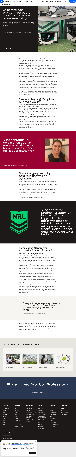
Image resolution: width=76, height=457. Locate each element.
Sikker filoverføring (30, 414)
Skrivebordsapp (6, 408)
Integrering (5, 412)
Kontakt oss (40, 410)
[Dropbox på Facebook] (6, 433)
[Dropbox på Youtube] (9, 433)
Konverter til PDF (29, 424)
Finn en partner (53, 426)
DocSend (16, 422)
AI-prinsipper (40, 424)
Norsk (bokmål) (7, 438)
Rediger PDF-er (29, 419)
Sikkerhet (5, 418)
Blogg (51, 408)
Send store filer (29, 408)
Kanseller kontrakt (41, 412)
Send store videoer (30, 410)
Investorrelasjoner (64, 412)
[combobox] (70, 4)
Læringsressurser (41, 428)
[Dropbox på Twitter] (4, 433)
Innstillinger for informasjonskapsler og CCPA (42, 421)
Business (16, 412)
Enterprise (17, 414)
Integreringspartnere (54, 424)
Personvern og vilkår (42, 414)
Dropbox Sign (17, 420)
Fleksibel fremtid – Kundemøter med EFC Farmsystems (29, 366)
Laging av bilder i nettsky (31, 412)
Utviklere (51, 416)
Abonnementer (18, 424)
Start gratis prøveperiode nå (38, 392)
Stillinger (63, 410)
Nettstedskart (40, 426)
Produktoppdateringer (19, 426)
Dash (16, 416)
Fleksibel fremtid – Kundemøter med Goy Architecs (12, 366)
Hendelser (52, 410)
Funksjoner (5, 414)
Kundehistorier (53, 412)
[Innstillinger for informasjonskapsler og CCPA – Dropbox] (19, 448)
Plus (15, 408)
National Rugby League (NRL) (36, 65)
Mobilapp (5, 410)
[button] (38, 93)
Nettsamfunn (52, 418)
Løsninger (5, 416)
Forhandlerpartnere (53, 422)
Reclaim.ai (17, 418)
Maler (4, 422)
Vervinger (51, 420)
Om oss (62, 408)
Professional (17, 410)
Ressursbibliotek (53, 414)
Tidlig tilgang (5, 420)
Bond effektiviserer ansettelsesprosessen (60, 366)
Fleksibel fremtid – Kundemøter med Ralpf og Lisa (45, 366)
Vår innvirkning (64, 414)
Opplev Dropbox (4, 4)
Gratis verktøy (5, 424)
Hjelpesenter (40, 408)
